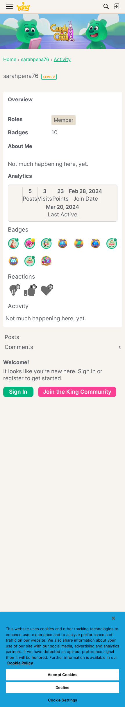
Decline (62, 687)
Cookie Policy (20, 663)
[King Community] (23, 6)
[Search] (106, 6)
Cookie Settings (62, 700)
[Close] (113, 618)
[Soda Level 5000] (46, 261)
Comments (63, 347)
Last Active (62, 214)
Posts (30, 198)
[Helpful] (29, 243)
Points (60, 198)
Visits (45, 198)
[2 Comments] (111, 243)
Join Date (85, 198)
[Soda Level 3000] (95, 243)
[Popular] (13, 243)
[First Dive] (29, 261)
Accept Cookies (62, 674)
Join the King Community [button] (77, 391)
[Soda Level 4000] (13, 261)
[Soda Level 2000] (78, 243)
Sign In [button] (18, 391)
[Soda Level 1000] (62, 243)
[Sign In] (116, 6)
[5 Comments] (46, 243)
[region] (62, 659)
